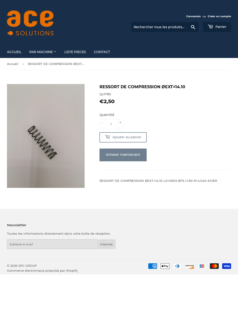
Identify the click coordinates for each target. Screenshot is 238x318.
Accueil (14, 52)
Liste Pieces (75, 52)
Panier (220, 27)
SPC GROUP (27, 265)
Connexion (193, 16)
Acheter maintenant (123, 154)
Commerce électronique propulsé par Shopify (42, 270)
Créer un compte (219, 16)
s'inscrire (106, 244)
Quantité (106, 115)
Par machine (41, 52)
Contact (102, 52)
